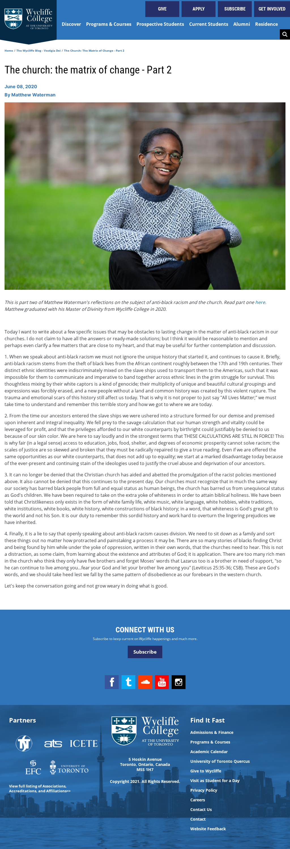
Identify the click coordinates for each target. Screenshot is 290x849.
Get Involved (272, 9)
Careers (197, 800)
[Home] (28, 20)
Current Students (208, 24)
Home (9, 50)
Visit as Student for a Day (215, 781)
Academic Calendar (209, 752)
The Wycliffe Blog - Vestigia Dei (38, 50)
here (260, 302)
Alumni (241, 24)
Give (162, 9)
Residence (266, 24)
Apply (199, 9)
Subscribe (235, 9)
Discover (71, 24)
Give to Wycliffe (205, 771)
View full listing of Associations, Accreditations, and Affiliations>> (40, 788)
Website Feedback (208, 829)
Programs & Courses (108, 24)
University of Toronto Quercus (220, 761)
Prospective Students (160, 24)
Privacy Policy (203, 790)
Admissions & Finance (211, 732)
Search (285, 34)
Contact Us (201, 810)
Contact (198, 819)
